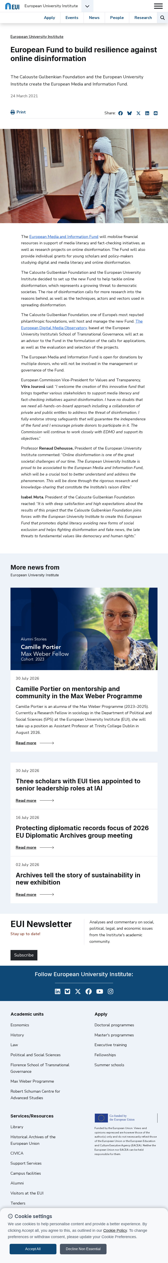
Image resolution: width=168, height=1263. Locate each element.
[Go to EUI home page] (12, 6)
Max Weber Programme (32, 1081)
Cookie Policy (115, 1230)
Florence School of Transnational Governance (39, 1068)
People (117, 17)
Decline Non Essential (83, 1249)
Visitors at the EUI (27, 1193)
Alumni (17, 1183)
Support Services (26, 1163)
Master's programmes (114, 1035)
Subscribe (24, 955)
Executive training (110, 1044)
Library (16, 1127)
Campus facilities (25, 1173)
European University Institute (51, 6)
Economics (19, 1025)
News (94, 17)
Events (72, 17)
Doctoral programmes (114, 1025)
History (17, 1035)
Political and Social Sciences (35, 1055)
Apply (49, 17)
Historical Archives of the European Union (33, 1140)
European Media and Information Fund (63, 236)
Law (14, 1044)
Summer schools (109, 1065)
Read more (35, 743)
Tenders (17, 1203)
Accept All (33, 1249)
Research (143, 17)
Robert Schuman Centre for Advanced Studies (35, 1094)
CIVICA (16, 1153)
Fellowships (105, 1055)
